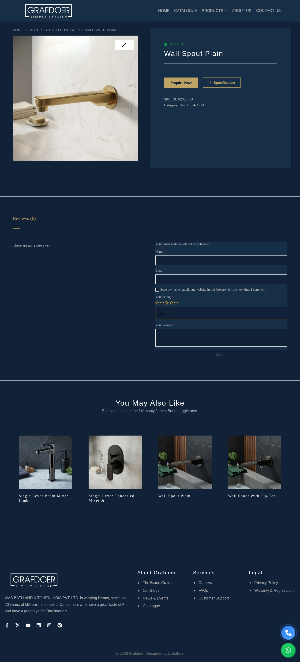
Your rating (164, 297)
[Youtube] (28, 625)
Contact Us (268, 11)
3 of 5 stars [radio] (167, 303)
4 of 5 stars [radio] (171, 303)
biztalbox (175, 653)
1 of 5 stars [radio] (157, 303)
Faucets (35, 30)
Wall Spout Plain (174, 496)
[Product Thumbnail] (124, 45)
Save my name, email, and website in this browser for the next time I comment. (213, 289)
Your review (164, 325)
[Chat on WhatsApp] (288, 650)
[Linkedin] (38, 625)
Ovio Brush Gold (64, 30)
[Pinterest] (59, 625)
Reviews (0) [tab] (24, 218)
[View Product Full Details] (45, 462)
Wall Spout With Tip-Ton (252, 496)
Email (160, 270)
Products (212, 11)
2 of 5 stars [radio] (162, 303)
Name (160, 251)
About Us (241, 11)
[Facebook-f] (7, 625)
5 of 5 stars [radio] (176, 303)
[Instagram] (49, 625)
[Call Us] (288, 633)
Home (163, 11)
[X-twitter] (17, 625)
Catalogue (185, 11)
